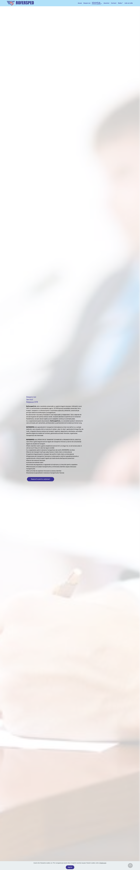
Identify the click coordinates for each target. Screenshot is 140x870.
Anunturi (106, 3)
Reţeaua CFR (32, 402)
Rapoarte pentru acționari (40, 479)
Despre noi (86, 3)
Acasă (80, 3)
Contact (113, 3)
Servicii (29, 399)
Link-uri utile (129, 3)
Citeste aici (102, 863)
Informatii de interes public (96, 3)
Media (120, 3)
